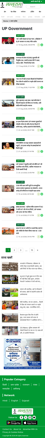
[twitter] (26, 417)
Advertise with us (30, 429)
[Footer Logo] (22, 411)
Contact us (7, 429)
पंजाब (35, 384)
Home (5, 21)
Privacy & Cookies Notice (12, 432)
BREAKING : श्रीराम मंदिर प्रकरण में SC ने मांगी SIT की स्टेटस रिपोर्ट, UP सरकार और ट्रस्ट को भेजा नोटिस (29, 209)
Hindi (4, 400)
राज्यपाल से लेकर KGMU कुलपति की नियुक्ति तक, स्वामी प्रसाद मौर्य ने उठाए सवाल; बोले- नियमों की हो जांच (27, 60)
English (14, 400)
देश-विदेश (13, 12)
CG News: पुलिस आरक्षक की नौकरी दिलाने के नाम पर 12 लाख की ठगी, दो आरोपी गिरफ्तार (31, 330)
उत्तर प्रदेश (10, 17)
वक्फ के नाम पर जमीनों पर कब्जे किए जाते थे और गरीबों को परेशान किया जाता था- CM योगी (29, 230)
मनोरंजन (23, 12)
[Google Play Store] (14, 422)
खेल (40, 12)
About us (17, 429)
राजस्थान (26, 384)
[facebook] (21, 417)
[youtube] (34, 417)
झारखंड (30, 17)
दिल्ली (2, 17)
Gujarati (25, 400)
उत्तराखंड (17, 17)
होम (5, 12)
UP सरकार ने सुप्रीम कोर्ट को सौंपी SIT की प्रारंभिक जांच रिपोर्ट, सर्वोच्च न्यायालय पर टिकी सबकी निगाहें (29, 166)
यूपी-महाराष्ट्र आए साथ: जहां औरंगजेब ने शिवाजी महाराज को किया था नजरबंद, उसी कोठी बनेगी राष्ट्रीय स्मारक (28, 102)
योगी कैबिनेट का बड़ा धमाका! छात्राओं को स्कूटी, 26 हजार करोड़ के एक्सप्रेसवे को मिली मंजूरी (28, 145)
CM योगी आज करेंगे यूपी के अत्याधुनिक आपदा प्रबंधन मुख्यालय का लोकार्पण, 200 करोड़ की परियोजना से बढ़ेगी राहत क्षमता (29, 188)
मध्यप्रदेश (37, 17)
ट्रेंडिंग (32, 12)
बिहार (24, 17)
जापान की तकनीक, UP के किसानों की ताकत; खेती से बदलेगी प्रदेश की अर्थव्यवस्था (31, 291)
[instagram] (30, 417)
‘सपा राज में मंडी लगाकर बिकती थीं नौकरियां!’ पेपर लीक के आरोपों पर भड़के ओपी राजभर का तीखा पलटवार (29, 81)
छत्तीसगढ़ (16, 388)
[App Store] (30, 422)
